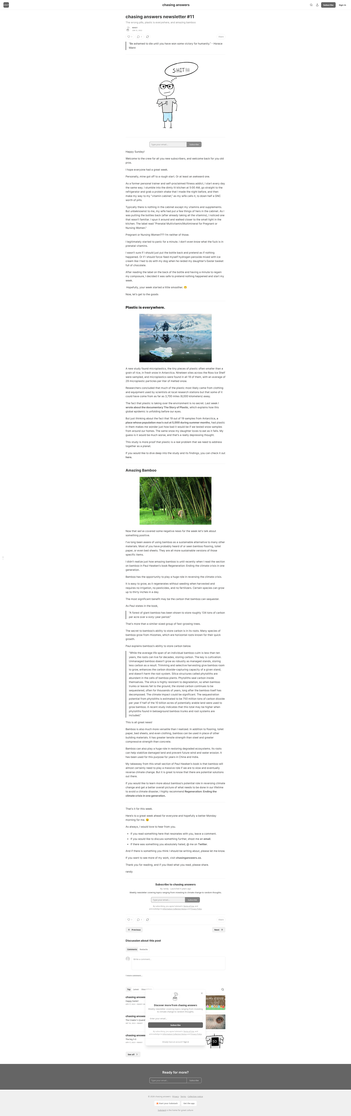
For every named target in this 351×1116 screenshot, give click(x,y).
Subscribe (328, 5)
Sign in (342, 5)
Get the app (189, 1103)
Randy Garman (143, 1004)
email (207, 838)
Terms (183, 1096)
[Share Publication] (317, 5)
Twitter (202, 844)
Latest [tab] (136, 989)
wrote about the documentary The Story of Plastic (157, 407)
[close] (202, 993)
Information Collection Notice (175, 1034)
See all (131, 1054)
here (128, 457)
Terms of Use (188, 1031)
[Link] (122, 307)
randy (135, 28)
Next (216, 929)
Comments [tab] (132, 949)
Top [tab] (128, 989)
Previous (136, 929)
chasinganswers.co (188, 857)
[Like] (127, 1007)
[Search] (311, 5)
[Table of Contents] (3, 558)
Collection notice (195, 1096)
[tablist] (137, 949)
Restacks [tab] (144, 949)
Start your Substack (168, 1103)
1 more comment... (134, 975)
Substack (162, 1110)
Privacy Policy (196, 1034)
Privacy (175, 1096)
